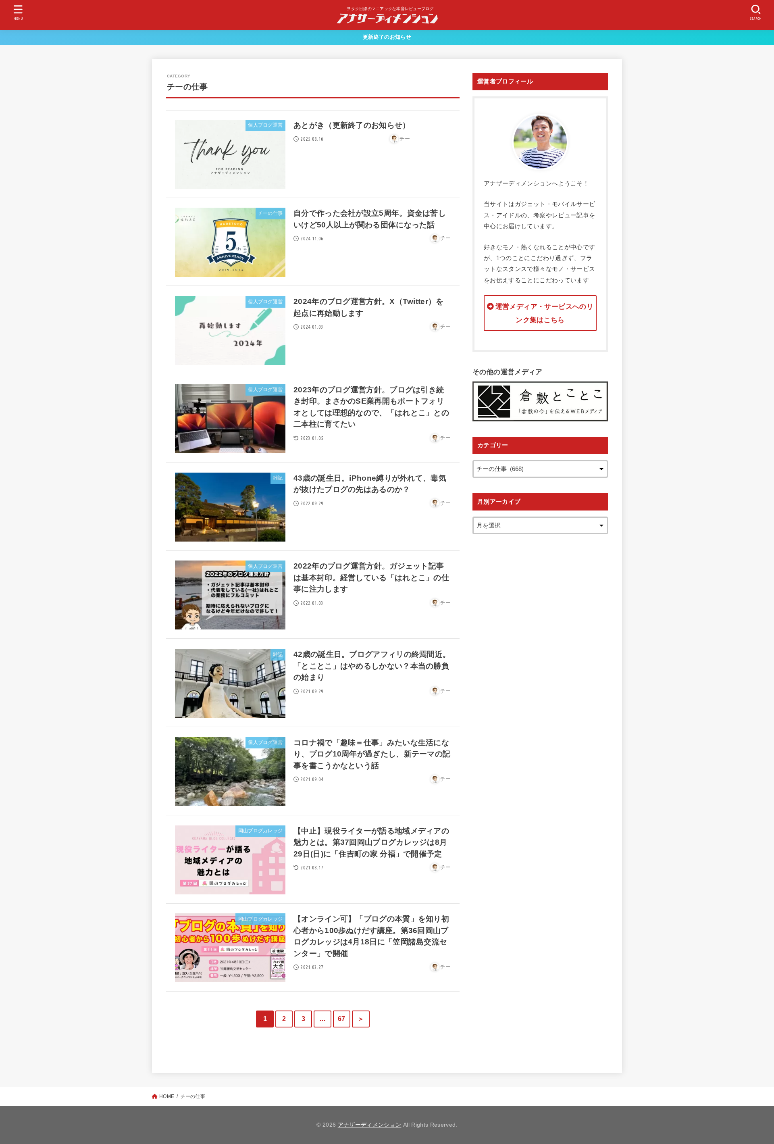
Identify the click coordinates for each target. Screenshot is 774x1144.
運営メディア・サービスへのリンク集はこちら (544, 313)
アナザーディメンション (370, 1125)
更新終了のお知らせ (387, 37)
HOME (166, 1096)
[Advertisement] (540, 671)
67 (341, 1018)
